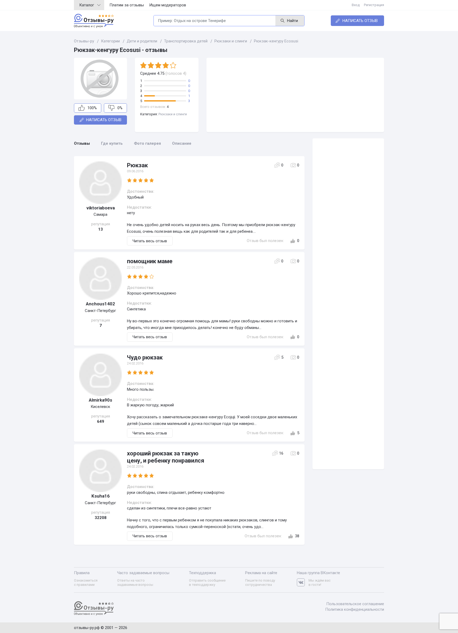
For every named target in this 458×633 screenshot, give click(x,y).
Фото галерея (147, 143)
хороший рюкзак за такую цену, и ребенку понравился (165, 457)
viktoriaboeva (100, 207)
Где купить (112, 143)
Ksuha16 (100, 496)
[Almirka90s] (100, 375)
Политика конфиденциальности (354, 609)
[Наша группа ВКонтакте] (303, 582)
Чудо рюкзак (145, 357)
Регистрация (374, 5)
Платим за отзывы (126, 5)
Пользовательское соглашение (355, 603)
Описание (181, 143)
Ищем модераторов (167, 5)
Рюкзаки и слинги (172, 114)
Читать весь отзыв (150, 241)
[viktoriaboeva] (100, 182)
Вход (356, 5)
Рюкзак (137, 165)
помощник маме (150, 261)
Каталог (86, 5)
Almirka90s (100, 400)
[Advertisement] (295, 95)
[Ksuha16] (100, 471)
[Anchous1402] (100, 278)
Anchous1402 (100, 303)
